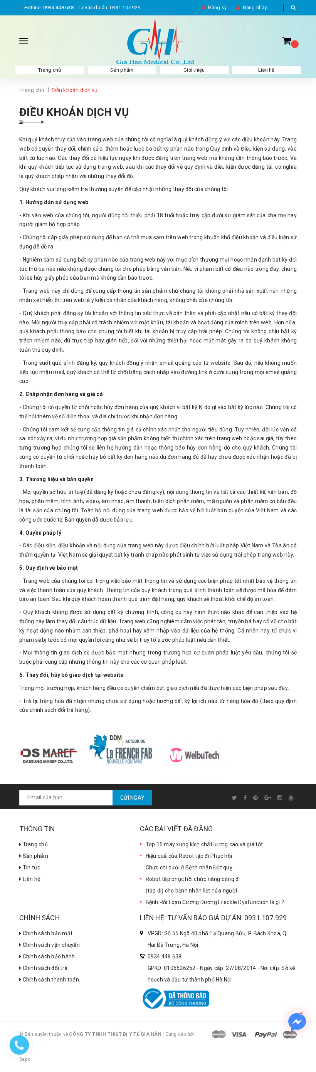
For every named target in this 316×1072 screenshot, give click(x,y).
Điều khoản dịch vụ (74, 112)
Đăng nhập (255, 7)
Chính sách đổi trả (44, 968)
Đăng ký (217, 7)
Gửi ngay (132, 798)
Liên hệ (266, 70)
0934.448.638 (58, 7)
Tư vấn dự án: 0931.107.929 (109, 7)
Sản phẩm (121, 70)
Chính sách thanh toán (50, 979)
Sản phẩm (34, 856)
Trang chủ (34, 844)
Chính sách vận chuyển (50, 945)
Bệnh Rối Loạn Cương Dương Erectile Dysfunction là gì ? (215, 902)
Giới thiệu (194, 70)
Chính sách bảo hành (48, 956)
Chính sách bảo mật (46, 933)
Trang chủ (49, 70)
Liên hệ (30, 879)
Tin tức (30, 867)
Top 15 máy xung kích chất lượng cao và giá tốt (204, 844)
